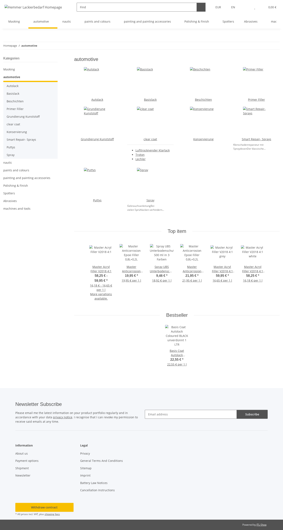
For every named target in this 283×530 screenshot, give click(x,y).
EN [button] (233, 7)
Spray (150, 200)
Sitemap (86, 468)
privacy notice (62, 417)
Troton (140, 155)
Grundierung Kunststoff (97, 139)
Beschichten (203, 100)
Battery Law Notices (94, 483)
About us (21, 453)
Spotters (9, 193)
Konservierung (203, 139)
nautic (7, 163)
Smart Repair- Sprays (256, 139)
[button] (246, 7)
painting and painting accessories (26, 178)
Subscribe (252, 414)
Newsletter (22, 475)
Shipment (22, 468)
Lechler (140, 159)
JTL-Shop (261, 524)
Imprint (85, 475)
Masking (9, 69)
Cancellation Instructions (97, 490)
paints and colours (16, 170)
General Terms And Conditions (101, 461)
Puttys (97, 200)
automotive (11, 77)
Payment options (27, 461)
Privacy (85, 453)
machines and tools (16, 209)
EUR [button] (218, 7)
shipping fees (52, 514)
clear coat (150, 139)
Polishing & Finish (15, 186)
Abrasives (10, 201)
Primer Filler (256, 100)
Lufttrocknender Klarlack (152, 150)
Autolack (97, 100)
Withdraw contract (44, 507)
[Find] (201, 7)
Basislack (150, 100)
